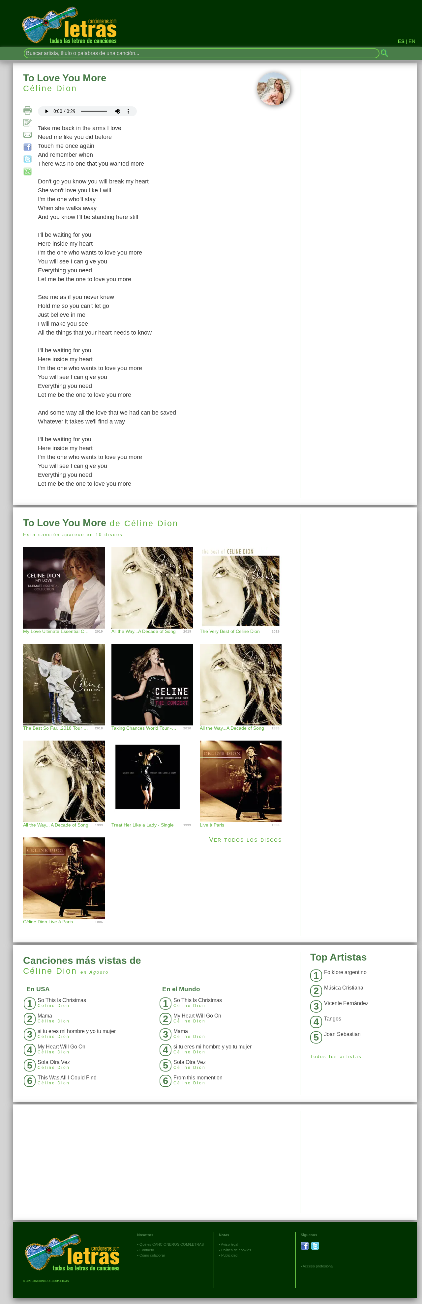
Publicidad (229, 1255)
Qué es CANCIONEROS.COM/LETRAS (171, 1244)
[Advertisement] (358, 560)
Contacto (146, 1250)
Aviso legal (229, 1244)
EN (411, 41)
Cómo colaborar (152, 1255)
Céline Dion (50, 88)
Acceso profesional (318, 1266)
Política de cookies (236, 1250)
